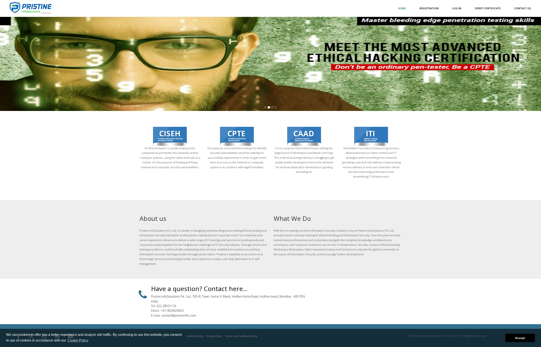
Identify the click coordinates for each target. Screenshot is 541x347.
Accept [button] (520, 338)
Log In (456, 8)
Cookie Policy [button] (77, 340)
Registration (429, 8)
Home (402, 8)
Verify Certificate (488, 8)
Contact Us (522, 8)
